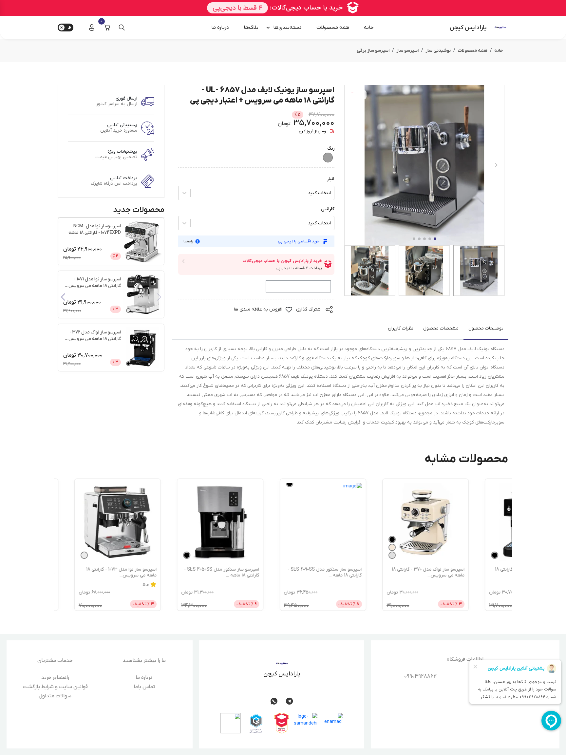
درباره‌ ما (220, 27)
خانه (369, 27)
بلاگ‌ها (251, 27)
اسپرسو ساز (407, 50)
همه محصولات (332, 27)
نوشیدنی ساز (438, 50)
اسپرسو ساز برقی (373, 50)
